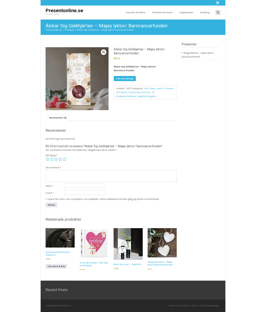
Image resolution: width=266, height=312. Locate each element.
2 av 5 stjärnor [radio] (52, 159)
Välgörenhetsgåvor (147, 96)
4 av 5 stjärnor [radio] (60, 159)
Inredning (204, 12)
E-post (50, 192)
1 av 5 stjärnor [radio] (47, 159)
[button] (103, 52)
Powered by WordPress (179, 305)
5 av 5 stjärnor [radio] (64, 159)
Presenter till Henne (135, 12)
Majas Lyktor (156, 88)
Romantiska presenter (139, 92)
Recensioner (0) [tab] (57, 117)
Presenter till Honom (162, 12)
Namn (50, 185)
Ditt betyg (51, 155)
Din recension (53, 167)
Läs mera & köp (124, 78)
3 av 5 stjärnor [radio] (56, 159)
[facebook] (218, 3)
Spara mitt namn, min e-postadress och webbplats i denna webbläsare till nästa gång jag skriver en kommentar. (103, 199)
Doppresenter (186, 12)
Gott (146, 88)
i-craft (200, 305)
